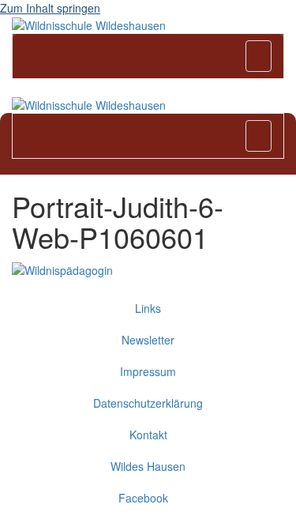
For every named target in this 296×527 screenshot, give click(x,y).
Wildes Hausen (148, 466)
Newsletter (148, 340)
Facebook (148, 498)
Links (148, 308)
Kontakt (148, 434)
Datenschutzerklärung (148, 403)
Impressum (148, 371)
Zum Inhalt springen (50, 8)
